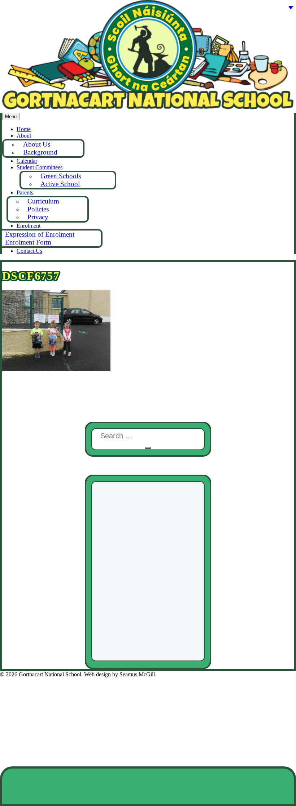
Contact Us (29, 251)
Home (24, 129)
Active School (60, 184)
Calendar (27, 161)
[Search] (148, 448)
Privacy (37, 217)
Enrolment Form (28, 242)
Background (40, 152)
